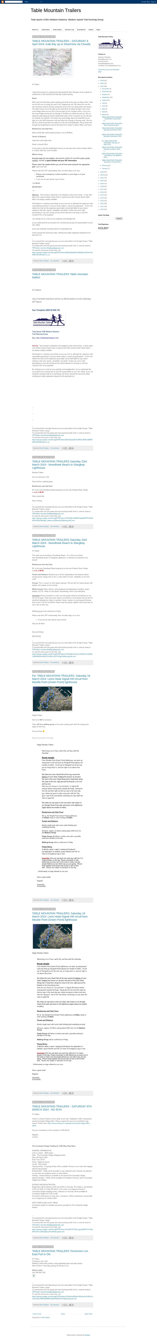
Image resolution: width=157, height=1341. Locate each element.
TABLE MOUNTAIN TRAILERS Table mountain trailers (112, 124)
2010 (102, 209)
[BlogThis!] (65, 261)
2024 (102, 86)
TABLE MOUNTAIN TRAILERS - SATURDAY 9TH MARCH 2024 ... (112, 155)
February (105, 165)
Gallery (91, 30)
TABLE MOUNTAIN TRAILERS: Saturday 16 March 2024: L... (112, 149)
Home (63, 1314)
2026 (102, 80)
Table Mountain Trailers (56, 10)
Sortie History (57, 30)
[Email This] (63, 261)
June (104, 106)
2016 (102, 192)
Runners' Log (69, 30)
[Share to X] (68, 261)
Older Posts (88, 1314)
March (104, 114)
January (105, 168)
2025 (102, 83)
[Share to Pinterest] (72, 261)
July (103, 103)
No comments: (55, 261)
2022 (102, 175)
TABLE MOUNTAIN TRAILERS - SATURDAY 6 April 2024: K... (112, 119)
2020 (102, 181)
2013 (102, 201)
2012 (102, 203)
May (103, 109)
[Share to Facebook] (70, 261)
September (106, 97)
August (104, 100)
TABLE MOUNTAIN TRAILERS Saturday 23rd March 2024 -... (112, 130)
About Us (35, 30)
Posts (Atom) (45, 1317)
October (105, 94)
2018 (102, 186)
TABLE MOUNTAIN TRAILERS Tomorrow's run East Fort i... (112, 161)
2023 (102, 172)
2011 (102, 206)
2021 (102, 178)
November (105, 91)
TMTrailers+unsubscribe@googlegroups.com (48, 248)
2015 (102, 195)
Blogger (87, 1335)
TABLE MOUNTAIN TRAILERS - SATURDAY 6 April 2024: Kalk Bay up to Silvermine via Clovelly (61, 42)
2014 (102, 198)
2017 (102, 189)
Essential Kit (81, 30)
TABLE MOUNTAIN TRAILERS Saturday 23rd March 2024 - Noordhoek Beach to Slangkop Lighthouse (59, 464)
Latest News (45, 30)
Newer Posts (37, 1314)
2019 (102, 183)
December (105, 89)
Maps (98, 30)
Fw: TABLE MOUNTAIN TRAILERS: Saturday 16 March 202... (111, 142)
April (103, 112)
